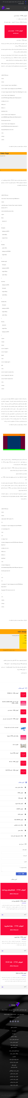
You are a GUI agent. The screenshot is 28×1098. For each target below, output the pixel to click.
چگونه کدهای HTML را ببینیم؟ (12, 736)
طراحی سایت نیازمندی (14, 1076)
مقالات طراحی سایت (14, 1053)
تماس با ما (14, 1031)
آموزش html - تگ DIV (13, 761)
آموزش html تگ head (21, 973)
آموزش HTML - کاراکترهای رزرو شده (19, 901)
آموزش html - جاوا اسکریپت (20, 937)
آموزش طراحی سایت (14, 1042)
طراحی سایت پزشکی (14, 1082)
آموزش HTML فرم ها (14, 753)
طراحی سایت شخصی (14, 1079)
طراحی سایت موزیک (14, 1085)
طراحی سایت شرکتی (14, 1073)
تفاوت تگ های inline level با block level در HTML (10, 702)
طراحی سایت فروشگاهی (14, 1070)
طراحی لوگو (14, 1065)
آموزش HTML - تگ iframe (12, 693)
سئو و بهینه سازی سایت (14, 1059)
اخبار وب (14, 1056)
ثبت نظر (21, 874)
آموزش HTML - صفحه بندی (20, 15)
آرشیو (25, 914)
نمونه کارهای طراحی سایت (14, 1051)
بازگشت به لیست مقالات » (22, 19)
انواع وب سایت (15, 744)
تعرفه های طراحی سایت (14, 1039)
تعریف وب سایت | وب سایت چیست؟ (11, 727)
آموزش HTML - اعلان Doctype (12, 770)
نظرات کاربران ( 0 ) (7, 22)
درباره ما (14, 1033)
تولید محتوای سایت (14, 1045)
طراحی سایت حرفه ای (14, 1062)
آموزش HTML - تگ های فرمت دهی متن (10, 719)
